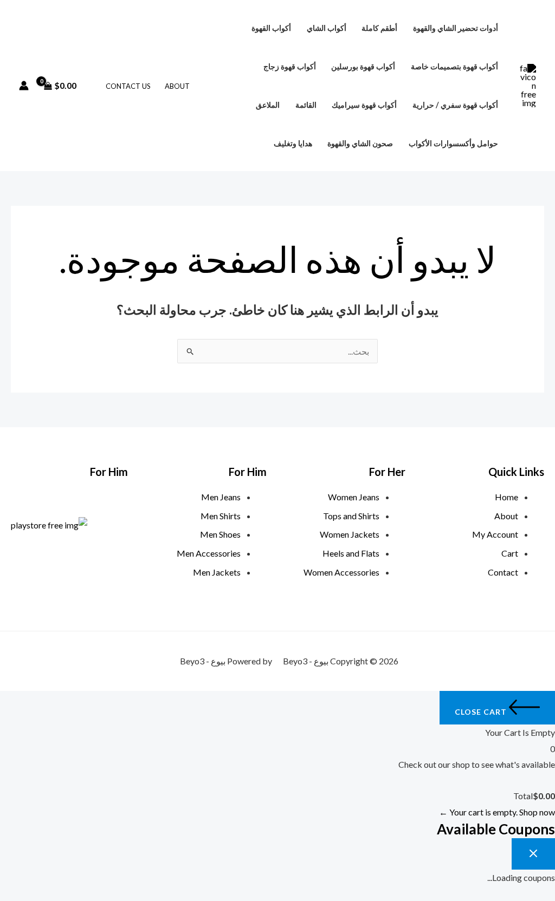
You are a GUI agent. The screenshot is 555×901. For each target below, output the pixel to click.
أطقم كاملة (379, 27)
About (177, 86)
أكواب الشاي (326, 27)
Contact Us (128, 86)
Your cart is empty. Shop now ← (497, 812)
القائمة (306, 104)
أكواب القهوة (271, 27)
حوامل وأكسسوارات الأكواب (453, 143)
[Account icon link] (24, 85)
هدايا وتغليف (293, 143)
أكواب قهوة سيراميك (364, 104)
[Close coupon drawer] (533, 854)
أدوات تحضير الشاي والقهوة (455, 27)
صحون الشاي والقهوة (360, 143)
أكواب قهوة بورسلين (363, 66)
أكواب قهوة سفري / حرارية (455, 104)
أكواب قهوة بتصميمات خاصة (454, 66)
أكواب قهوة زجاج (289, 66)
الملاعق (268, 104)
